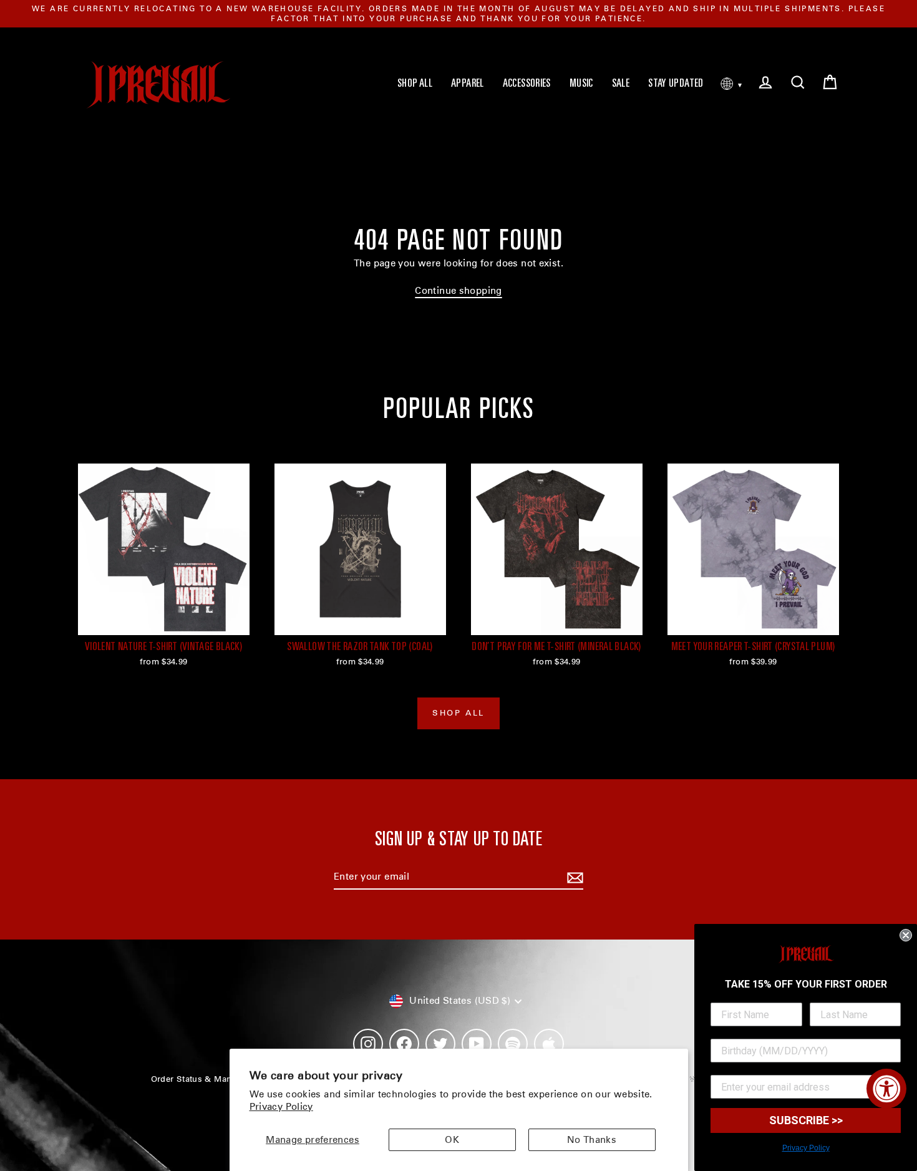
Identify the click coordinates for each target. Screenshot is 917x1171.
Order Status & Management (208, 1079)
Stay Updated (676, 84)
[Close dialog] (906, 935)
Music (581, 84)
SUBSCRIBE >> (806, 1120)
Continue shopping (458, 290)
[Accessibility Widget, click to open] (886, 1089)
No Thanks (591, 1139)
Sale (621, 84)
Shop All (414, 84)
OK (452, 1139)
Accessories (527, 84)
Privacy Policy (281, 1106)
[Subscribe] (573, 878)
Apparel (467, 84)
